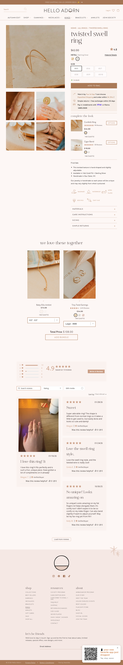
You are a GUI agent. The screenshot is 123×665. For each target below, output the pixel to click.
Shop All (29, 619)
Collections (30, 592)
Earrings (29, 598)
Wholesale (55, 620)
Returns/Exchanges (59, 608)
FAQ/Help (54, 602)
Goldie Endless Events (85, 601)
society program (58, 592)
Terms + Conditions (47, 663)
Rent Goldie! (81, 604)
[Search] (25, 9)
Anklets (28, 610)
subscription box (58, 595)
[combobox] (15, 9)
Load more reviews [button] (61, 539)
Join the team (81, 619)
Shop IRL (79, 613)
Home (73, 28)
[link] (31, 377)
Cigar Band (89, 141)
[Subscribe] (81, 647)
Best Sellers (30, 595)
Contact (54, 623)
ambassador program (85, 592)
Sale (27, 616)
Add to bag (94, 85)
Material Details (111, 55)
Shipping (54, 605)
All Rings (82, 28)
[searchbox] (29, 388)
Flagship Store (82, 607)
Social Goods (82, 616)
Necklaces (29, 601)
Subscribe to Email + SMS (59, 598)
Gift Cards (29, 613)
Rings (27, 607)
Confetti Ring (90, 122)
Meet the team (82, 598)
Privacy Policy (30, 663)
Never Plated (56, 614)
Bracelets (29, 604)
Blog (78, 610)
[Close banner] (117, 648)
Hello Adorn (16, 663)
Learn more (82, 107)
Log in (108, 10)
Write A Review (96, 371)
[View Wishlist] (113, 10)
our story (80, 595)
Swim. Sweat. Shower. (59, 617)
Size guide (55, 611)
